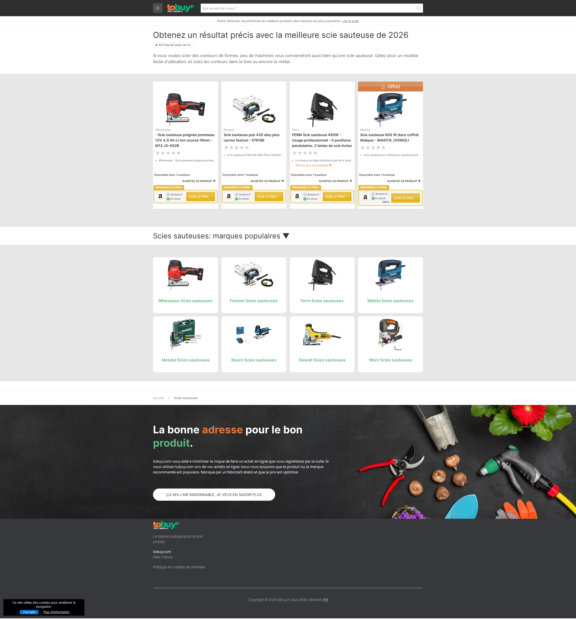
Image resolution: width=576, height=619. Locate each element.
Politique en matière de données (179, 567)
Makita (365, 130)
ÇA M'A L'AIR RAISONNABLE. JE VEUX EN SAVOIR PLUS (214, 494)
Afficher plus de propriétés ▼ (313, 165)
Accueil (158, 398)
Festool (229, 130)
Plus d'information (56, 612)
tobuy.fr (284, 600)
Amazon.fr (176, 194)
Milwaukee (163, 130)
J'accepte (29, 612)
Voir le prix (199, 197)
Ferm (295, 130)
